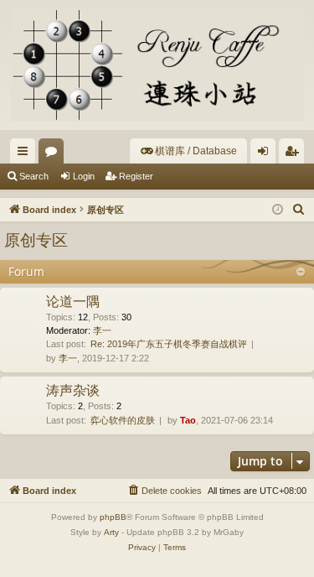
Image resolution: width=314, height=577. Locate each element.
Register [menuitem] (295, 154)
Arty (111, 532)
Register (136, 176)
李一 (102, 330)
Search (34, 176)
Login (84, 176)
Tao (188, 420)
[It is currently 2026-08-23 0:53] (277, 210)
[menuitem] (188, 151)
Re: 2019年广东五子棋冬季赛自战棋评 (168, 344)
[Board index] (157, 65)
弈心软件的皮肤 (122, 420)
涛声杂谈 (73, 390)
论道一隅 (73, 301)
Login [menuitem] (266, 154)
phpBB (113, 517)
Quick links (26, 154)
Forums (54, 154)
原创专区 (36, 240)
